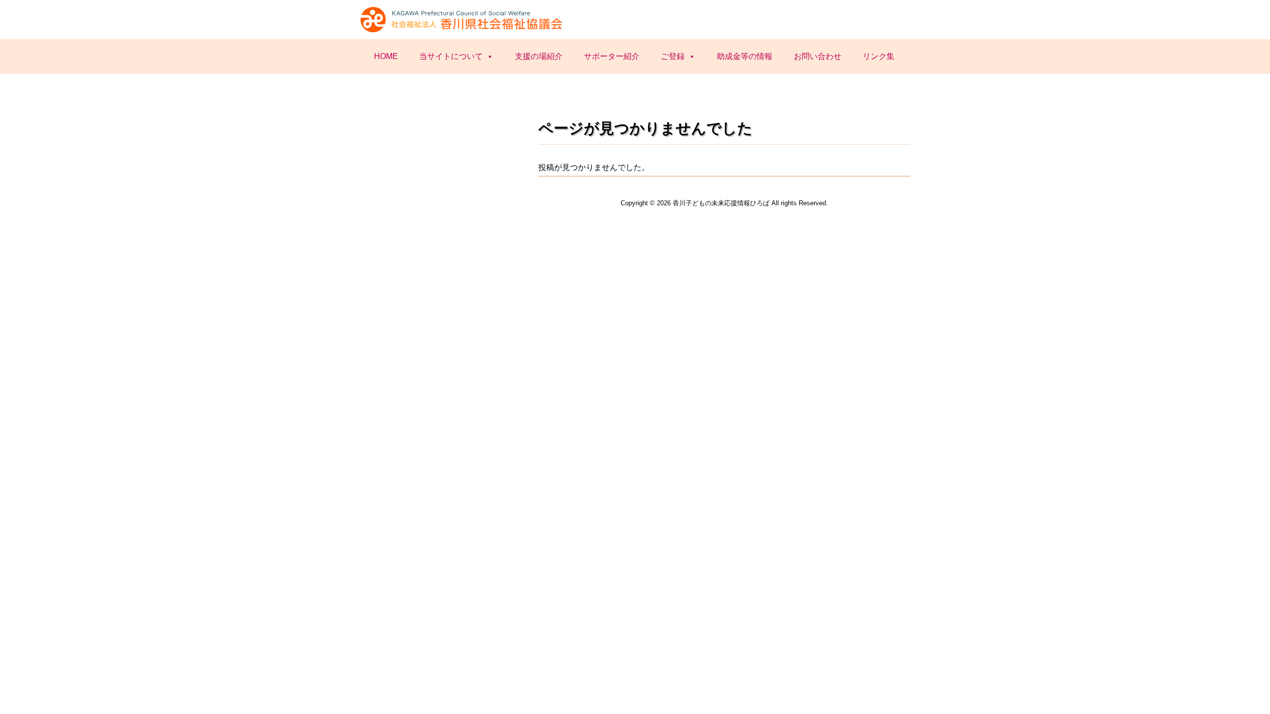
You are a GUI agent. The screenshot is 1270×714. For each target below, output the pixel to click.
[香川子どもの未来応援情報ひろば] (463, 31)
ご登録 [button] (673, 56)
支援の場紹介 (539, 56)
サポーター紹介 (611, 56)
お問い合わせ (817, 56)
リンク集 (878, 56)
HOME (386, 56)
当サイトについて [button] (451, 56)
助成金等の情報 (744, 56)
